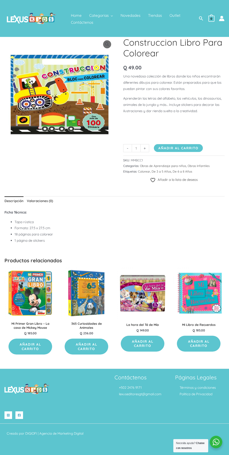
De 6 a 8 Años (182, 171)
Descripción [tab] (13, 201)
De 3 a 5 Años (161, 171)
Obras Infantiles (199, 166)
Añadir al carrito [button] (30, 346)
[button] (111, 15)
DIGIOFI (31, 433)
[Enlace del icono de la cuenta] (222, 18)
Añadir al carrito (178, 148)
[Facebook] (19, 415)
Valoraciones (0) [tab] (40, 201)
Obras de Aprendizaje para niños (163, 166)
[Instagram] (8, 415)
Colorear (144, 171)
